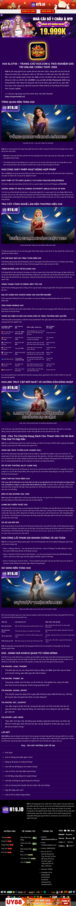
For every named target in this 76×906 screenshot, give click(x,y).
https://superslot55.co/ (49, 839)
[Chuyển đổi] (3, 753)
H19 (28, 804)
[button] (2, 4)
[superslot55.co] (38, 4)
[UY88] (38, 902)
